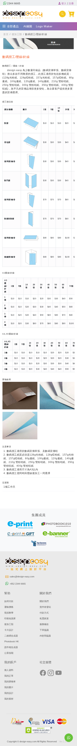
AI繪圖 (27, 26)
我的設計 (8, 693)
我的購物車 (10, 681)
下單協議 (44, 630)
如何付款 (8, 601)
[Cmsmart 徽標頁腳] (26, 564)
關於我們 (44, 601)
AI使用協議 (45, 635)
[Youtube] (58, 673)
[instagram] (50, 673)
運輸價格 (8, 607)
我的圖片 (8, 687)
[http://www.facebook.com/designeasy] (43, 673)
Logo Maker (44, 26)
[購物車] (71, 14)
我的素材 (8, 699)
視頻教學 (8, 612)
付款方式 (44, 612)
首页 (5, 34)
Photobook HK (11, 641)
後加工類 (17, 34)
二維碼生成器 (11, 635)
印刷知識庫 (10, 618)
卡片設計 (8, 630)
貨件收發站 (45, 607)
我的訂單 (8, 676)
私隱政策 (44, 618)
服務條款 (44, 624)
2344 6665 (13, 3)
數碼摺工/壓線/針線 (36, 34)
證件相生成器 (11, 647)
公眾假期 (8, 653)
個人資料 (8, 670)
